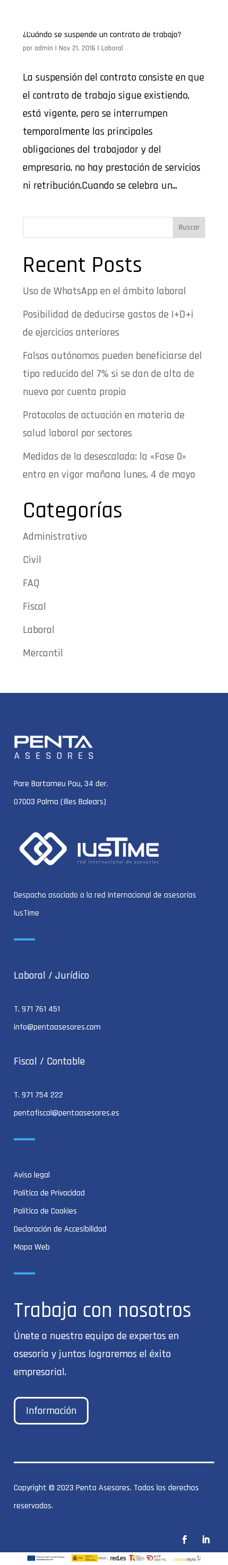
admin (43, 48)
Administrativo (55, 536)
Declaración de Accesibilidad (60, 1229)
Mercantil (43, 653)
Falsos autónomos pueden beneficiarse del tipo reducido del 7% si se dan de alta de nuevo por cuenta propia (112, 374)
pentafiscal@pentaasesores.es (66, 1113)
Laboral (112, 48)
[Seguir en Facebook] (184, 1539)
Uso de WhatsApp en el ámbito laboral (104, 291)
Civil (32, 560)
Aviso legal (32, 1175)
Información (51, 1411)
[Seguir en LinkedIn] (205, 1539)
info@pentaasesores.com (57, 1027)
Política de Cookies (45, 1211)
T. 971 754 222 (38, 1095)
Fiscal (34, 606)
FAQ (31, 583)
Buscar (189, 227)
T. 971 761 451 (37, 1009)
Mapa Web (32, 1247)
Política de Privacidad (49, 1193)
